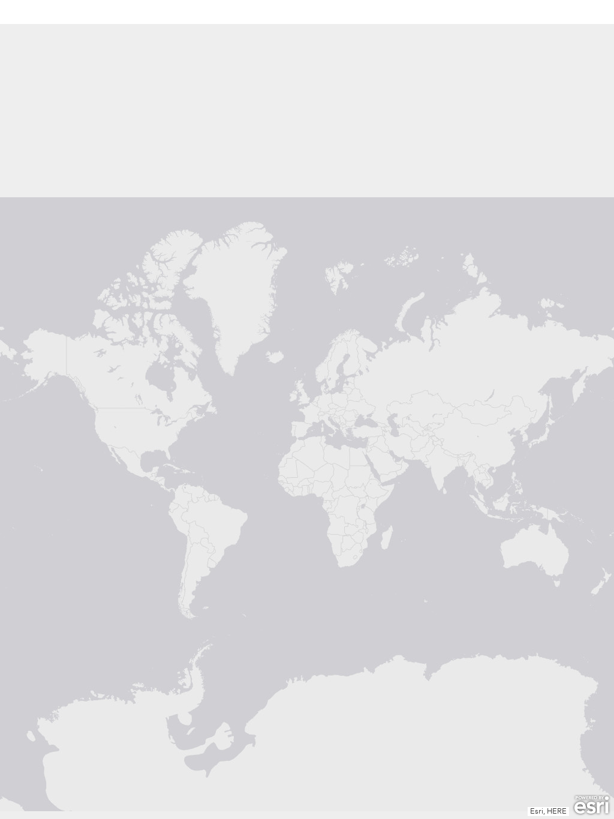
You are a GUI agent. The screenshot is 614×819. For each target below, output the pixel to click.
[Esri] (591, 805)
